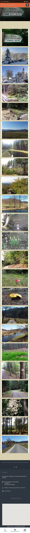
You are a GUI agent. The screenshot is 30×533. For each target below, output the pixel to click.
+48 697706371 (17, 487)
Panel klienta (11, 526)
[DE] (27, 1)
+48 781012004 (11, 487)
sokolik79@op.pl (7, 491)
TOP (14, 467)
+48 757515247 (22, 487)
